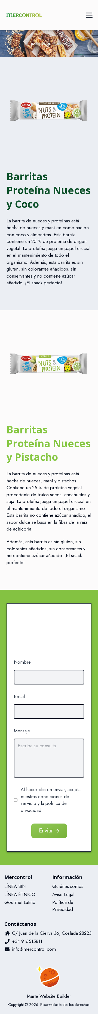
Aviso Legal (63, 894)
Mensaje (22, 730)
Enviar (46, 831)
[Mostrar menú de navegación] (89, 15)
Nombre (22, 662)
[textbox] (49, 758)
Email (19, 696)
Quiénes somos (67, 886)
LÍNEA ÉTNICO (19, 894)
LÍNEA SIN (15, 886)
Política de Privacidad (62, 906)
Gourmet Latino (19, 902)
